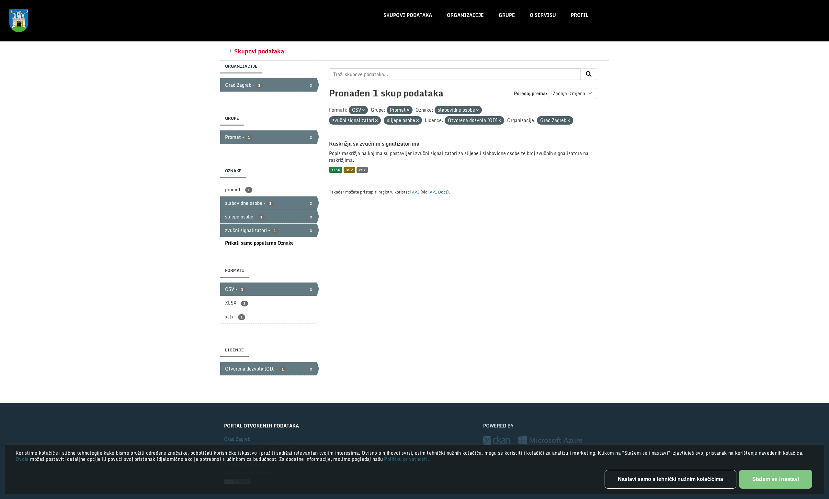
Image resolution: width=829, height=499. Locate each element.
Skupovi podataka (407, 15)
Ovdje (23, 459)
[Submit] (588, 74)
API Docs (438, 192)
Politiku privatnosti (405, 459)
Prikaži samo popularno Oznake (259, 243)
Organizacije (465, 15)
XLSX (335, 169)
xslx (362, 169)
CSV (349, 169)
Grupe (507, 15)
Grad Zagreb (237, 439)
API (415, 192)
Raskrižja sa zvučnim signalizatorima (374, 143)
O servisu (543, 15)
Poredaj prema (530, 93)
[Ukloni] (363, 110)
